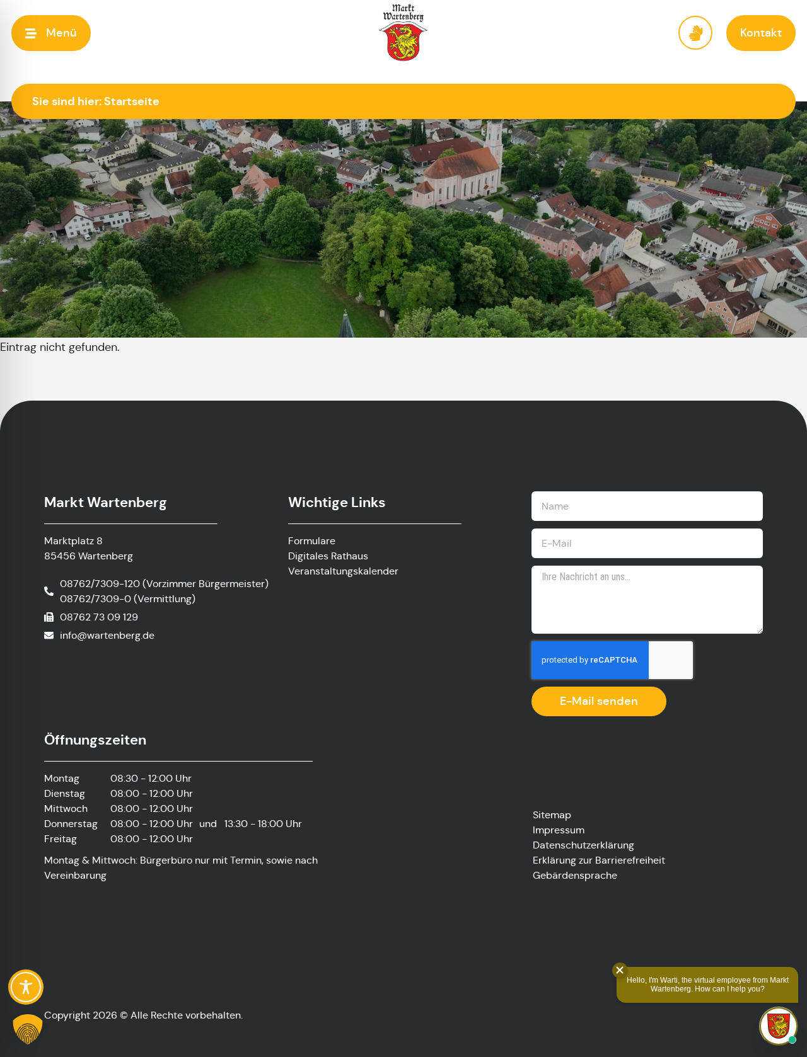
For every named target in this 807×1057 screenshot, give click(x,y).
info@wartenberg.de (107, 635)
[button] (51, 33)
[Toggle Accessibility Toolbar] (25, 987)
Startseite (132, 101)
